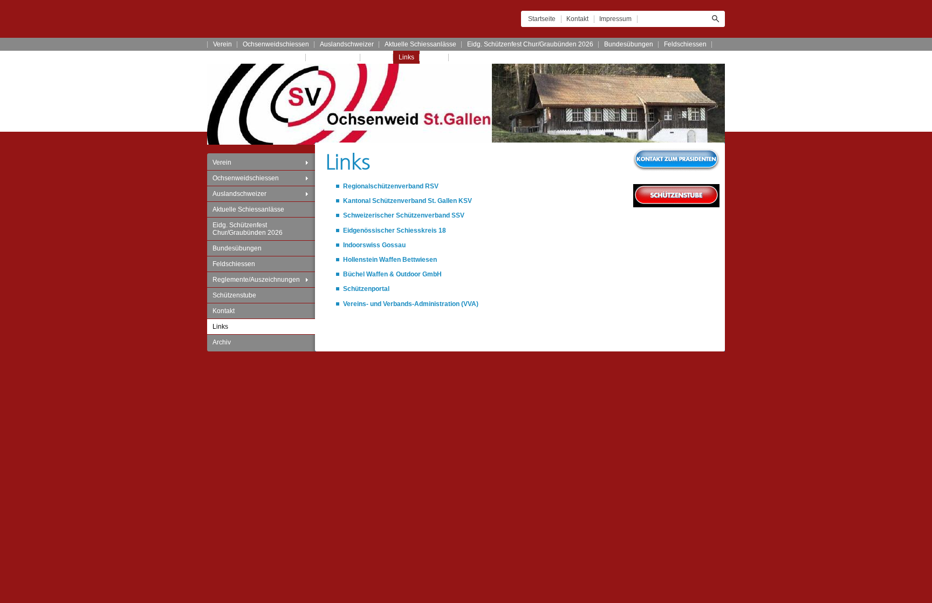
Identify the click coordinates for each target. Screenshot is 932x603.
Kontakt (577, 19)
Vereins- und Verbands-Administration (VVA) (410, 304)
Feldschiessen (685, 44)
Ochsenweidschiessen (276, 44)
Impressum (615, 19)
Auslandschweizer (347, 44)
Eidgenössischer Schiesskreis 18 (394, 230)
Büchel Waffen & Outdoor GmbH (392, 274)
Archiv (434, 57)
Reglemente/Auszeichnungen (256, 57)
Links (406, 57)
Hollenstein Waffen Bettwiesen (390, 259)
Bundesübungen (628, 44)
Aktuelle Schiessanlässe (420, 44)
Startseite (542, 19)
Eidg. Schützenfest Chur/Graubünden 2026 (530, 44)
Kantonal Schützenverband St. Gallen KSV (407, 201)
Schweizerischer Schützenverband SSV (403, 215)
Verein (222, 44)
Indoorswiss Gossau (374, 245)
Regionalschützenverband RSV (390, 186)
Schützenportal (366, 289)
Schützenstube (333, 57)
